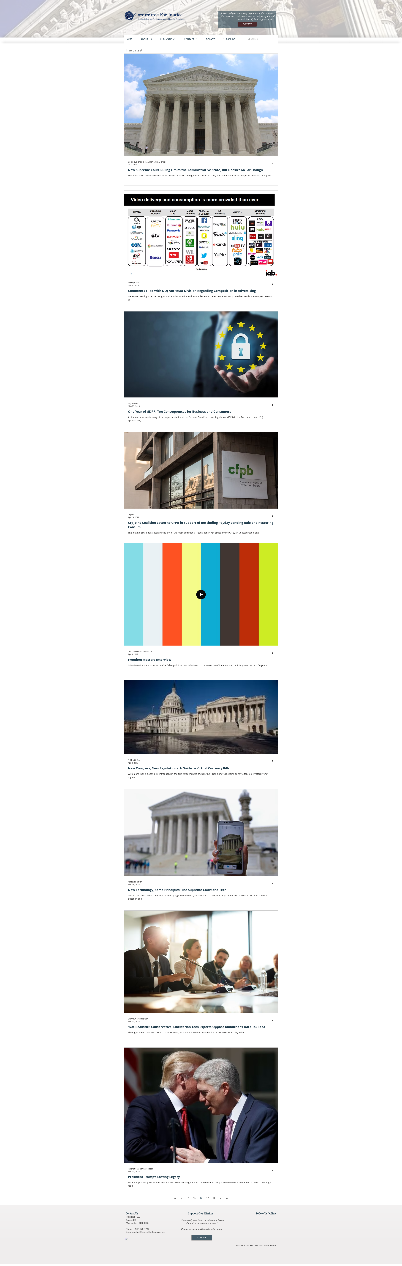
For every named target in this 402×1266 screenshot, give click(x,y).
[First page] (174, 1198)
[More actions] (273, 163)
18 (214, 1197)
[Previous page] (181, 1198)
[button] (149, 39)
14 (188, 1197)
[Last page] (227, 1198)
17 (207, 1197)
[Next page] (221, 1198)
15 (194, 1197)
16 (201, 1197)
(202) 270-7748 (141, 1229)
